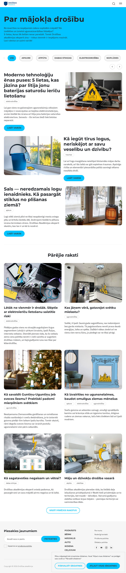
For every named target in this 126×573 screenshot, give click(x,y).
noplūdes (112, 58)
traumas (69, 155)
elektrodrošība (89, 58)
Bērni (68, 534)
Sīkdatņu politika (100, 542)
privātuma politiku (25, 546)
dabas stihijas (63, 58)
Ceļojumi (70, 550)
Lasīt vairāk (14, 128)
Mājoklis (70, 538)
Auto (68, 542)
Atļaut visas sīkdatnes (103, 566)
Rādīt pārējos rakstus (63, 510)
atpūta (42, 58)
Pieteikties (50, 539)
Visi (12, 58)
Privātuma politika (101, 538)
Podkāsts (70, 530)
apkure (26, 58)
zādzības (80, 483)
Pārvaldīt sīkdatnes (70, 566)
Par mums (98, 530)
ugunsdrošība (72, 317)
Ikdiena (69, 546)
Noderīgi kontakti (101, 534)
